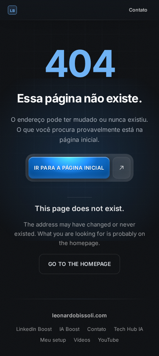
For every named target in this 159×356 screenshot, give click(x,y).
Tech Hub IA (128, 329)
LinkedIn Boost (34, 329)
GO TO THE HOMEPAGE (79, 264)
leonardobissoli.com (79, 315)
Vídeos (82, 340)
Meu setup (53, 340)
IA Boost (69, 329)
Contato (138, 10)
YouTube (108, 340)
